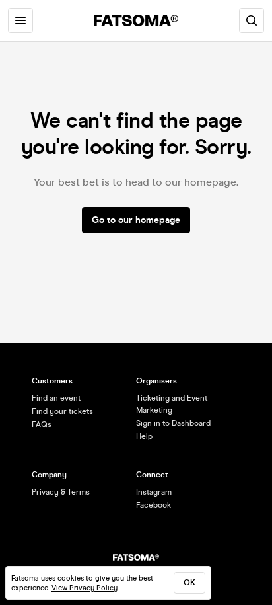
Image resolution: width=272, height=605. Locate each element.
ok (189, 582)
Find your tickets (62, 411)
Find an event (56, 398)
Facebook (153, 505)
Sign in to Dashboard (173, 423)
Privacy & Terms (61, 492)
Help (144, 436)
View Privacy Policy (84, 588)
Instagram (154, 492)
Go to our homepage (136, 219)
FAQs (41, 424)
